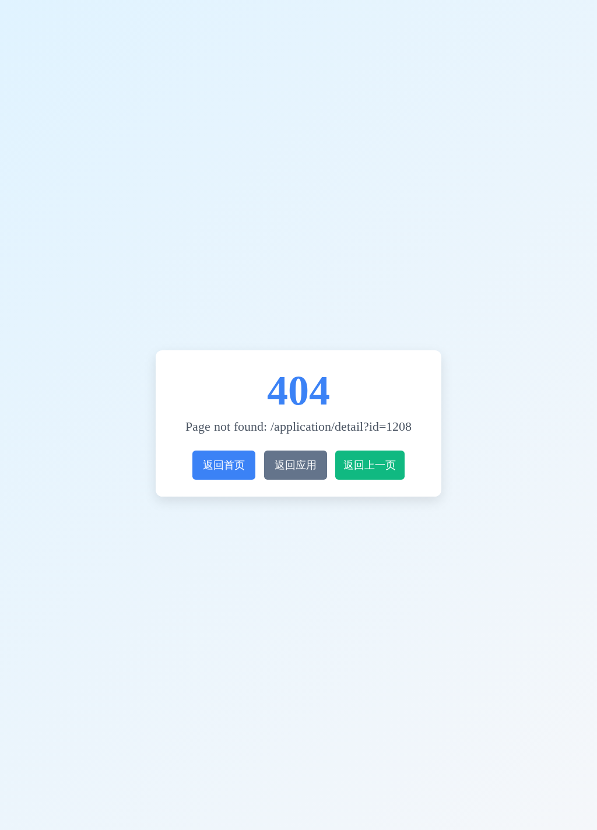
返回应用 (296, 465)
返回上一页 (369, 465)
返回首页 (224, 465)
